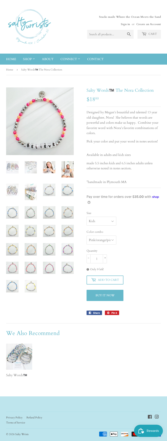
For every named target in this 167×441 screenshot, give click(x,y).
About (48, 59)
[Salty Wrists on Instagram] (157, 417)
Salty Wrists (22, 434)
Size (89, 213)
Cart (152, 34)
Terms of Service (15, 422)
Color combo (95, 232)
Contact (95, 59)
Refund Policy (34, 417)
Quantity (92, 251)
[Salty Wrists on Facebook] (150, 417)
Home (11, 59)
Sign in (125, 24)
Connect (69, 59)
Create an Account (148, 24)
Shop (28, 59)
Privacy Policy (14, 417)
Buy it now (105, 295)
